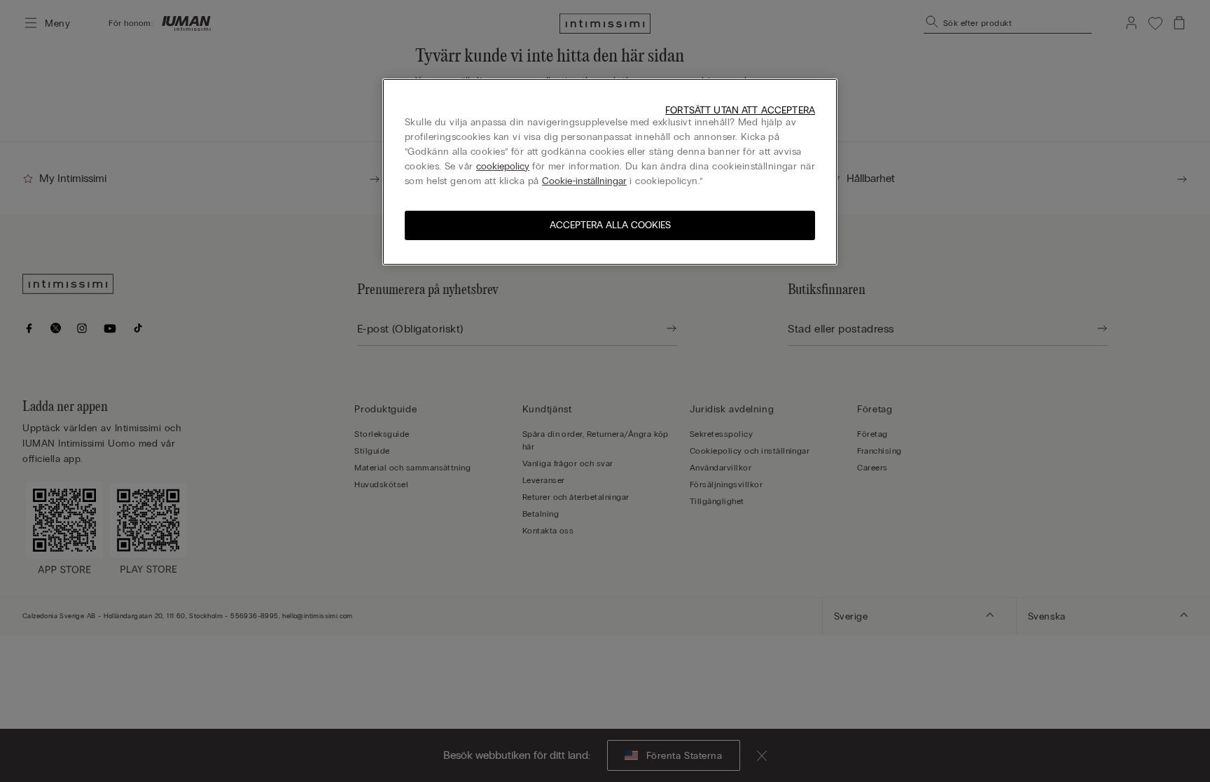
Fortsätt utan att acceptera (740, 110)
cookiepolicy (502, 166)
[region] (609, 171)
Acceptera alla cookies (610, 225)
